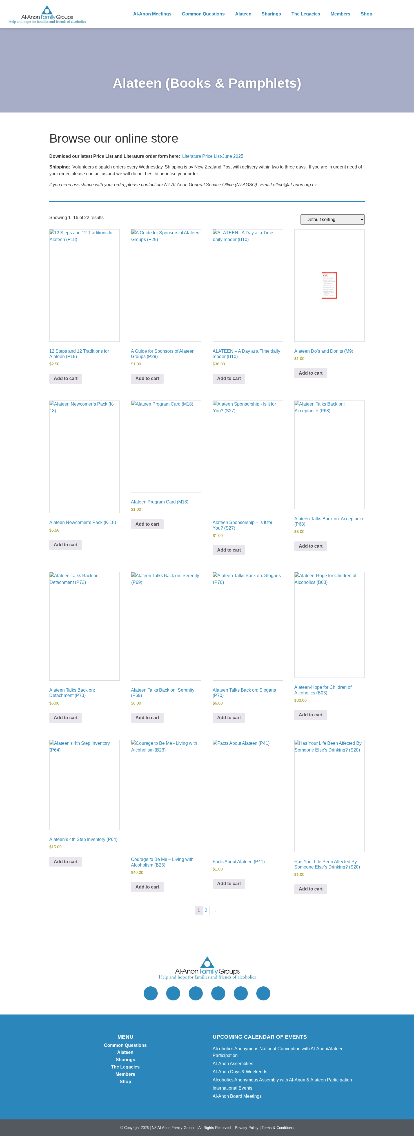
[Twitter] (151, 993)
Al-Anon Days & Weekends (240, 1071)
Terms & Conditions (278, 1128)
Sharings (271, 14)
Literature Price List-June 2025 (212, 156)
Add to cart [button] (65, 378)
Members (340, 14)
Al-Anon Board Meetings (237, 1096)
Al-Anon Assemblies (233, 1063)
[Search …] (402, 14)
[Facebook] (196, 993)
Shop (366, 14)
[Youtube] (241, 993)
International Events (232, 1088)
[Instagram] (173, 993)
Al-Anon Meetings (152, 14)
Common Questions (203, 14)
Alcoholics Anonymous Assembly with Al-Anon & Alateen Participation (282, 1079)
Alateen (243, 14)
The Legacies (305, 14)
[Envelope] (218, 993)
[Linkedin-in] (263, 993)
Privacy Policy (247, 1128)
